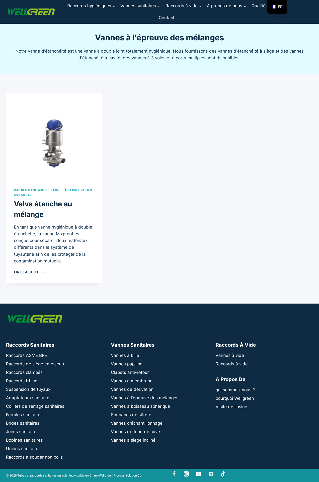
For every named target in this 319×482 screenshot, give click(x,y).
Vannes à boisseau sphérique (140, 406)
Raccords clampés (24, 372)
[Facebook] (174, 474)
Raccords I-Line (21, 380)
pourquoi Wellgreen (235, 398)
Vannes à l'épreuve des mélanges (144, 397)
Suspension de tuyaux (28, 389)
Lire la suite (29, 272)
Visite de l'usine (231, 406)
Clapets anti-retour (130, 372)
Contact (166, 17)
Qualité (258, 5)
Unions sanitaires (23, 448)
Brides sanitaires (22, 423)
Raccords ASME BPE (26, 355)
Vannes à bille (125, 355)
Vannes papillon (127, 363)
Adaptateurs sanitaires (29, 397)
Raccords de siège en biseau (35, 363)
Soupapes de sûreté (131, 414)
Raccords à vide (232, 363)
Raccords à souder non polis (34, 457)
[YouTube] (198, 474)
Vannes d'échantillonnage (136, 423)
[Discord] (210, 474)
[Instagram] (186, 474)
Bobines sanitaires (24, 440)
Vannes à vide (230, 355)
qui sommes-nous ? (235, 389)
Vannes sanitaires (30, 190)
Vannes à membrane (132, 380)
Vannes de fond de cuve (135, 431)
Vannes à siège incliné (133, 440)
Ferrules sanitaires (24, 414)
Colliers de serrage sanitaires (35, 406)
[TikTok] (223, 474)
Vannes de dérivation (132, 389)
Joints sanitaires (22, 431)
